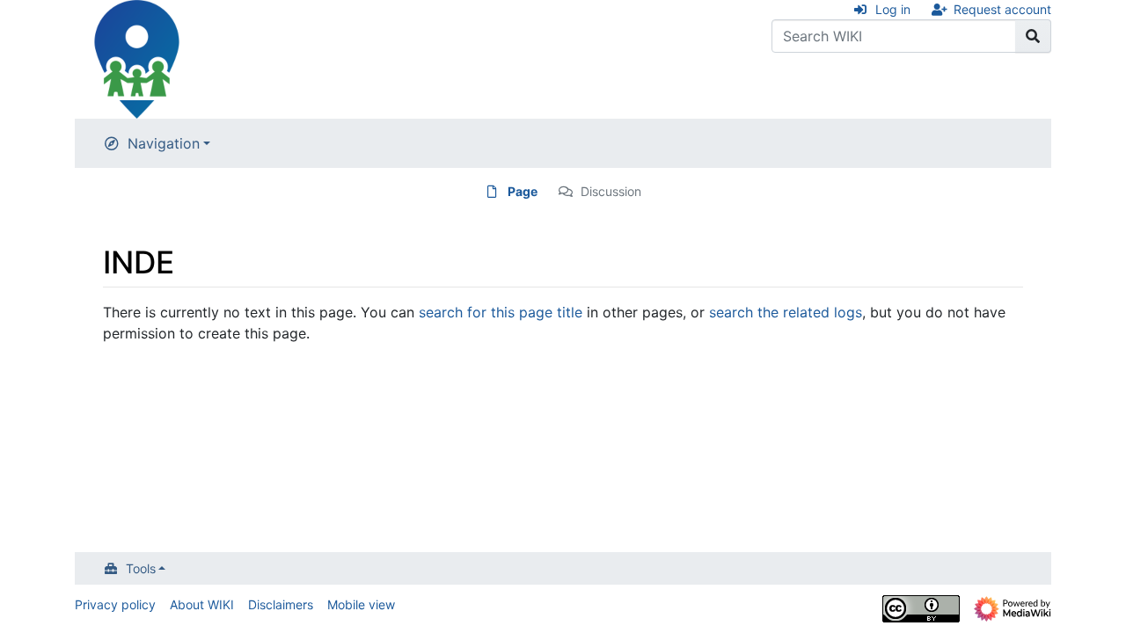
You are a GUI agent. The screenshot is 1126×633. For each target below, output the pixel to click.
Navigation (164, 143)
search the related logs (785, 312)
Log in (892, 9)
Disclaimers (280, 604)
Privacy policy (115, 604)
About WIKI (202, 604)
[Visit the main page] (136, 58)
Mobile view (361, 604)
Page (522, 191)
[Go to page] (1033, 36)
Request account (1002, 9)
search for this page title (500, 312)
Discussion (611, 191)
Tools (141, 568)
